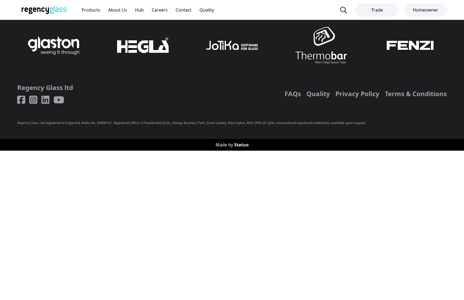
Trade (377, 10)
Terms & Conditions (416, 93)
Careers (160, 10)
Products (91, 10)
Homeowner (425, 10)
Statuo (241, 145)
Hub (139, 10)
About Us (117, 10)
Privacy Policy (357, 93)
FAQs (293, 93)
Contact (183, 10)
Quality (207, 10)
